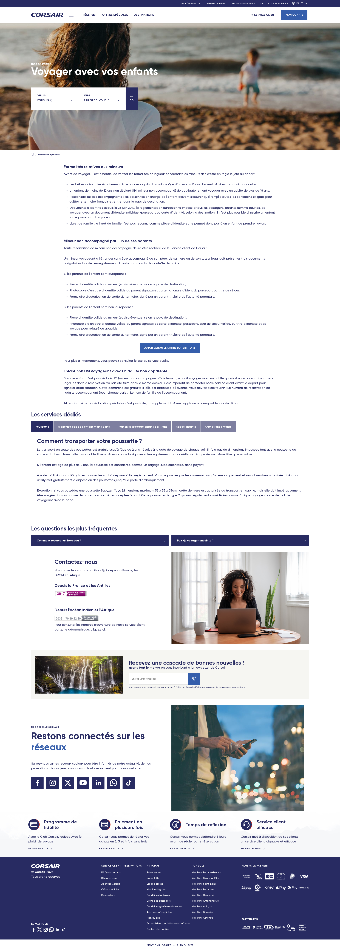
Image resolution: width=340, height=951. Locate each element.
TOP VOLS (198, 865)
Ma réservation (190, 3)
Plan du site (153, 918)
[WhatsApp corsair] (113, 783)
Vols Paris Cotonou (202, 918)
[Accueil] (32, 154)
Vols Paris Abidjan (202, 906)
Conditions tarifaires (158, 895)
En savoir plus (38, 848)
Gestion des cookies (158, 929)
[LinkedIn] (57, 929)
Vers (87, 95)
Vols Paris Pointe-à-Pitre (205, 878)
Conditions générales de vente (164, 906)
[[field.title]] (246, 876)
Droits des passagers (274, 3)
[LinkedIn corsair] (98, 783)
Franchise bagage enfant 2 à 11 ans (142, 426)
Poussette (42, 426)
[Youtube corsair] (83, 783)
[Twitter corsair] (68, 783)
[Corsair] (47, 15)
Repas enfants (186, 426)
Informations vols (243, 3)
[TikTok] (63, 929)
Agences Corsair (110, 884)
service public (158, 360)
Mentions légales (156, 889)
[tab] (124, 898)
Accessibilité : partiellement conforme (168, 923)
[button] (132, 98)
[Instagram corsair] (52, 783)
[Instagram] (45, 929)
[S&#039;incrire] (194, 679)
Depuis (41, 95)
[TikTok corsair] (129, 783)
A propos (153, 865)
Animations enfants (218, 426)
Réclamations (109, 878)
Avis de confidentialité (159, 912)
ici (103, 629)
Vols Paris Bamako (202, 912)
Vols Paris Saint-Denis (204, 884)
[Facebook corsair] (37, 783)
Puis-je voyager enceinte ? (195, 540)
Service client (265, 14)
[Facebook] (33, 929)
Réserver (90, 14)
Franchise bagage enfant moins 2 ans (84, 426)
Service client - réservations (121, 865)
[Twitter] (39, 929)
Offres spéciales (115, 14)
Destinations (144, 14)
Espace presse (155, 884)
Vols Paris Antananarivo (205, 901)
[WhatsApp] (51, 929)
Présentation (154, 872)
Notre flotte (153, 878)
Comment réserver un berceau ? (59, 540)
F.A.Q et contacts (111, 872)
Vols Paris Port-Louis (203, 889)
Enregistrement (215, 3)
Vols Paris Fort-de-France (206, 872)
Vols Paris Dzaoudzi (203, 895)
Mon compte (294, 14)
